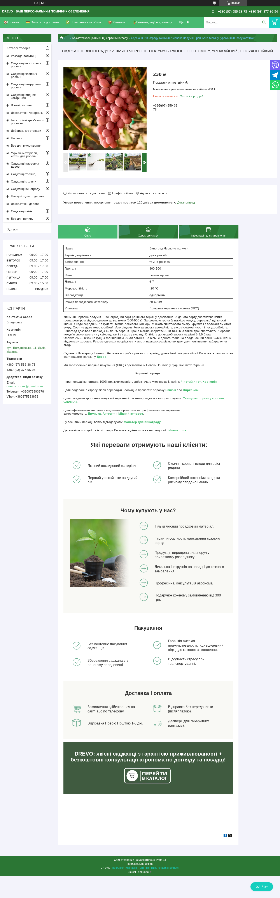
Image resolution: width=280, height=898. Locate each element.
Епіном (170, 390)
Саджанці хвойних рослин (24, 75)
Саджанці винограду (25, 189)
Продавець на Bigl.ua (140, 863)
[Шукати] (264, 22)
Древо (102, 356)
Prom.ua (161, 859)
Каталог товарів (18, 48)
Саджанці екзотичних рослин (26, 64)
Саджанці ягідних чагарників (23, 96)
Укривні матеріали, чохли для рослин (24, 154)
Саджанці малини (23, 181)
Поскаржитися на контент (128, 867)
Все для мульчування (26, 145)
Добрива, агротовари (26, 130)
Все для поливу (22, 218)
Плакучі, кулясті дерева (27, 196)
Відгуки (12, 229)
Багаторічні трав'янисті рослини (27, 121)
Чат (265, 886)
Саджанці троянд (23, 174)
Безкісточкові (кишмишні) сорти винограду (100, 38)
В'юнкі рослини (22, 105)
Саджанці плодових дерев (25, 165)
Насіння (16, 138)
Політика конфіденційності (163, 867)
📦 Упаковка (117, 22)
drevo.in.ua (177, 430)
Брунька (94, 413)
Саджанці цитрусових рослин (26, 85)
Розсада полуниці (23, 56)
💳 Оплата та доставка (42, 22)
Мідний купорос (130, 413)
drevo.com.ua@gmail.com (25, 386)
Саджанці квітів (21, 211)
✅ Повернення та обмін (83, 22)
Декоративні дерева (25, 203)
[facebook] (225, 836)
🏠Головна (11, 22)
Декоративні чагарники (27, 112)
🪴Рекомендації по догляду (152, 22)
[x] (230, 836)
